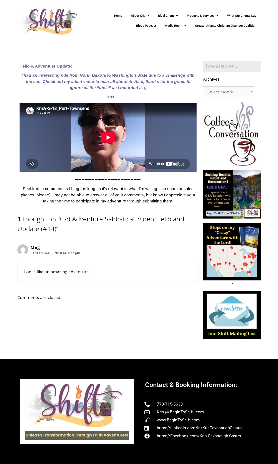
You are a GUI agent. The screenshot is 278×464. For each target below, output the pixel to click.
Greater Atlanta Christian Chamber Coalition (225, 25)
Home (118, 15)
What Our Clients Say (241, 15)
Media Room (173, 25)
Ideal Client (166, 15)
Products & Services (200, 15)
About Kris (138, 15)
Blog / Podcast (146, 25)
